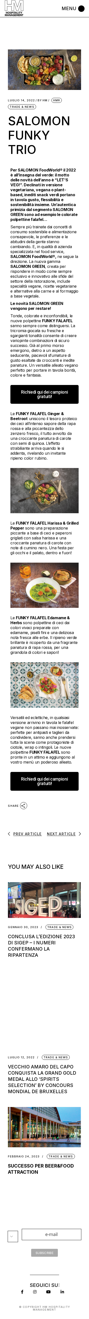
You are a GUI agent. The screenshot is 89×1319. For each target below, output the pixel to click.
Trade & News (22, 106)
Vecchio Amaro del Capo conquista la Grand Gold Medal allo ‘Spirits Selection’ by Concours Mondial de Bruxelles (42, 1079)
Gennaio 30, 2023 (23, 927)
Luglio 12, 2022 (21, 1057)
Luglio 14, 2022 (21, 100)
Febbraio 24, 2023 (24, 1156)
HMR (56, 100)
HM (42, 100)
